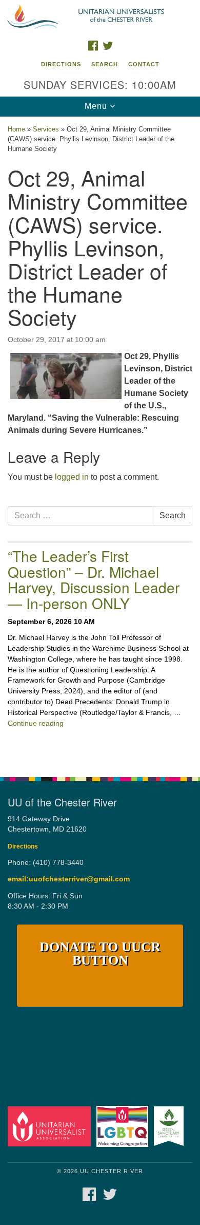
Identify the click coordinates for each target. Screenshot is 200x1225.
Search (104, 64)
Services (46, 129)
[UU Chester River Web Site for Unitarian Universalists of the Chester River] (100, 17)
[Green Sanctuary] (170, 1126)
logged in (72, 477)
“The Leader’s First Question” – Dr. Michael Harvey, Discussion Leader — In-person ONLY (93, 579)
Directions (61, 64)
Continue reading (36, 723)
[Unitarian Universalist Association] (51, 1126)
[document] (100, 441)
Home (16, 129)
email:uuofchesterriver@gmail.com (69, 879)
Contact (143, 64)
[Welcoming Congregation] (124, 1126)
